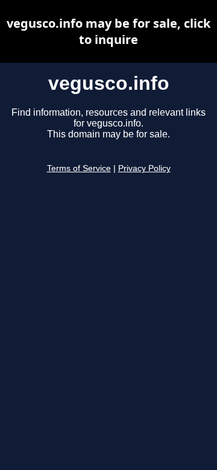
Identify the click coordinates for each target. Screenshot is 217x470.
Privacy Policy (144, 168)
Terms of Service (79, 168)
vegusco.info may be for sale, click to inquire (108, 31)
